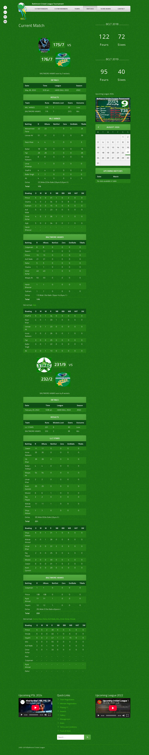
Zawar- (28, 448)
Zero (65, 124)
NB (57, 193)
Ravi (40, 619)
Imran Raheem (28, 158)
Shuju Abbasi (27, 512)
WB (69, 193)
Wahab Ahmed (27, 505)
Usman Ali (29, 135)
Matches (90, 8)
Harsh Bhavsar (28, 228)
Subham (28, 205)
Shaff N (28, 170)
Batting (28, 124)
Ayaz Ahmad (27, 600)
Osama (28, 201)
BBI (63, 193)
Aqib (26, 223)
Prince (27, 197)
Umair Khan (27, 481)
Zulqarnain (29, 247)
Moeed (27, 493)
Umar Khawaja (28, 165)
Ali (26, 178)
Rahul (27, 263)
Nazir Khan (29, 142)
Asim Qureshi (28, 487)
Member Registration (68, 703)
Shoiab (72, 619)
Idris (57, 619)
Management (65, 719)
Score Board (106, 8)
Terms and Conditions (68, 727)
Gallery (62, 715)
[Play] (21, 715)
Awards (63, 711)
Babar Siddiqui (28, 467)
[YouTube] (5, 21)
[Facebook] (5, 7)
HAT (76, 193)
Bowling (28, 193)
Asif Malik (27, 211)
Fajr (26, 152)
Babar (27, 148)
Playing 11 (64, 707)
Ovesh (35, 619)
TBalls (83, 124)
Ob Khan (27, 460)
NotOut (56, 124)
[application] (35, 707)
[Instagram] (5, 17)
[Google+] (5, 12)
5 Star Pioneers (41, 8)
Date (99, 176)
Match (116, 176)
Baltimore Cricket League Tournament (48, 3)
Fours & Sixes (65, 730)
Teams (77, 8)
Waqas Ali (29, 277)
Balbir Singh (29, 174)
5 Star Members (61, 8)
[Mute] (45, 715)
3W (82, 193)
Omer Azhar (27, 218)
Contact (121, 8)
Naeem (27, 251)
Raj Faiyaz (27, 498)
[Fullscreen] (49, 715)
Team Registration (67, 699)
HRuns (47, 124)
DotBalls (73, 124)
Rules (62, 723)
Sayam (27, 605)
